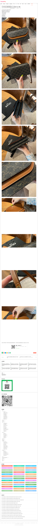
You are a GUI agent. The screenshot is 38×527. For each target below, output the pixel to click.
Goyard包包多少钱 (31, 474)
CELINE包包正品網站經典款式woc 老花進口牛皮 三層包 (22, 342)
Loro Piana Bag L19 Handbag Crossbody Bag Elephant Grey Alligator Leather (11, 509)
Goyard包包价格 (31, 482)
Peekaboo (5, 438)
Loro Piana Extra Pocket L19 (7, 480)
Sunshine (5, 439)
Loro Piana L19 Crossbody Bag (19, 470)
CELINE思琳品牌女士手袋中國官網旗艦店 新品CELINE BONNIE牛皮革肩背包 (23, 367)
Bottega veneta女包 (7, 476)
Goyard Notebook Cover (19, 486)
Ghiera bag (5, 457)
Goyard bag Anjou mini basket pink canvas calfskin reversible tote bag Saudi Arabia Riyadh (12, 520)
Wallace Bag (5, 421)
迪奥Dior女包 (30, 484)
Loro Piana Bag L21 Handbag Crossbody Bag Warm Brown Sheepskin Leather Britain (12, 499)
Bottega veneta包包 (7, 474)
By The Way (5, 436)
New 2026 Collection (4, 459)
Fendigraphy (5, 437)
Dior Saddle (5, 430)
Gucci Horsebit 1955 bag (31, 470)
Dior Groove (5, 429)
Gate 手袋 (5, 446)
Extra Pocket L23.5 (6, 456)
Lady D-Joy (5, 432)
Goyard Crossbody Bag (31, 476)
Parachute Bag (5, 419)
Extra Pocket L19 (6, 455)
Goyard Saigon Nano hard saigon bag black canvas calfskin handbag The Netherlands (12, 517)
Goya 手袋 (5, 447)
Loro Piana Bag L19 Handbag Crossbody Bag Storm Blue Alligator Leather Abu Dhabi (12, 506)
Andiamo (5, 414)
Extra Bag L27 (5, 454)
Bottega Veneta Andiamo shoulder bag (30, 480)
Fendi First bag (7, 482)
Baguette (5, 435)
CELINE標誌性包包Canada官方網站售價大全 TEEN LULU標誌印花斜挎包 (32, 367)
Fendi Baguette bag (19, 468)
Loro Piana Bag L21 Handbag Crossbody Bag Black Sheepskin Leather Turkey (11, 503)
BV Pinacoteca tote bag (19, 474)
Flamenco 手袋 (5, 445)
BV (20, 3)
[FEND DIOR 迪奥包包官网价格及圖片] (3, 1)
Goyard (7, 3)
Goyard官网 (31, 472)
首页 (1, 3)
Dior (18, 3)
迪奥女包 (19, 484)
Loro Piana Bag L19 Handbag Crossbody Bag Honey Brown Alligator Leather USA (11, 508)
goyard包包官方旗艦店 (19, 482)
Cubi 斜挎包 (5, 444)
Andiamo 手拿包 (5, 415)
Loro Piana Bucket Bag (31, 486)
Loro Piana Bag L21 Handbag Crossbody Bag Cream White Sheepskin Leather (11, 500)
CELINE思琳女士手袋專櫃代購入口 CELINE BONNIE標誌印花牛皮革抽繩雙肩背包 (6, 367)
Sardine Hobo (5, 420)
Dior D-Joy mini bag (31, 478)
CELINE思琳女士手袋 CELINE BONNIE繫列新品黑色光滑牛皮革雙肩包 (14, 367)
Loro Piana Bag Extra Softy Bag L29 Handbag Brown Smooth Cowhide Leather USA (11, 514)
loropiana (11, 3)
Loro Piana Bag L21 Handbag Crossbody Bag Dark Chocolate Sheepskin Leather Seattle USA (13, 502)
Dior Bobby (5, 426)
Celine (32, 3)
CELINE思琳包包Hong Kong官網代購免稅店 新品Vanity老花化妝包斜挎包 (32, 371)
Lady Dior (5, 433)
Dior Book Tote (5, 427)
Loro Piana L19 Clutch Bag (19, 478)
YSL (14, 3)
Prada (3, 460)
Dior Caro (5, 428)
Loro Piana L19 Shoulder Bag (7, 468)
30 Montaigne (5, 425)
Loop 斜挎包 (5, 418)
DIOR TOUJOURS (6, 431)
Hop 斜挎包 (5, 416)
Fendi (23, 3)
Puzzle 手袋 (5, 450)
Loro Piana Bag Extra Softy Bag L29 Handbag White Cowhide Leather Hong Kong (11, 512)
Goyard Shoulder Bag (7, 478)
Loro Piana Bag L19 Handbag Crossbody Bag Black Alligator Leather (10, 505)
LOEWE (28, 3)
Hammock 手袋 (5, 448)
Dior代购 (7, 484)
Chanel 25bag (7, 472)
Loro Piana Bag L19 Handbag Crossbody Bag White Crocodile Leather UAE (10, 511)
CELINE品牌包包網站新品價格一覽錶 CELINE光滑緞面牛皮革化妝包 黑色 (15, 371)
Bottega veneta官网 (7, 486)
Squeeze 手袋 (5, 451)
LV (2, 458)
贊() (35, 352)
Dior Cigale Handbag (19, 480)
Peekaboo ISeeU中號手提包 (19, 476)
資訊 (2, 462)
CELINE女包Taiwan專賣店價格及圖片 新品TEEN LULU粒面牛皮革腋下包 (6, 371)
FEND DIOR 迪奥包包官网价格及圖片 (7, 5)
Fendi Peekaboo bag (19, 472)
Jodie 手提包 (5, 417)
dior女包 (7, 470)
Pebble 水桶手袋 (5, 449)
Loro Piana (31, 468)
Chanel (4, 3)
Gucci (25, 3)
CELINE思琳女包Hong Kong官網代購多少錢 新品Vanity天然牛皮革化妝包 (23, 371)
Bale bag (5, 453)
